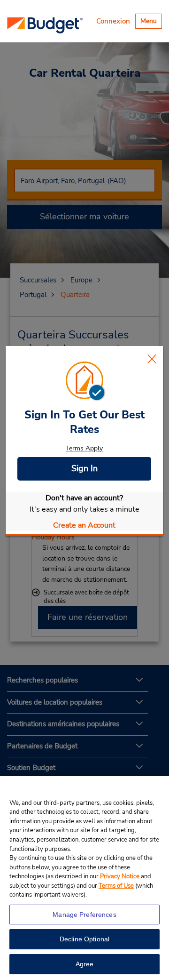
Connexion (113, 21)
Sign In (84, 468)
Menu (151, 22)
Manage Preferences (84, 914)
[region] (84, 877)
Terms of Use (116, 886)
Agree (85, 964)
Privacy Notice (120, 876)
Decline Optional (84, 939)
